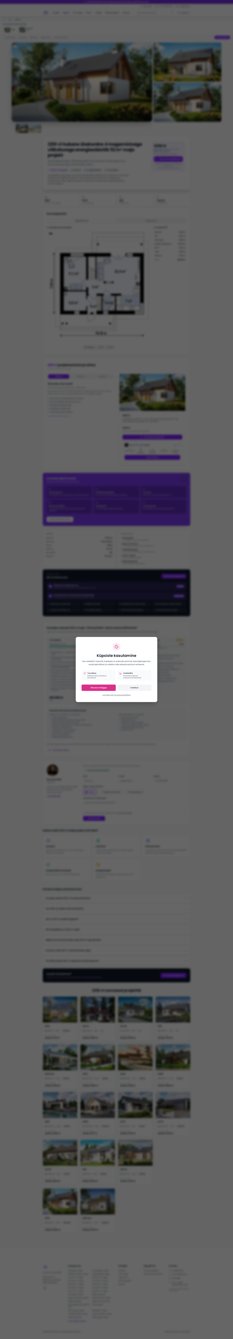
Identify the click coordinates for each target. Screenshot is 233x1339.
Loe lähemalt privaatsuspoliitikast (116, 695)
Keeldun (134, 687)
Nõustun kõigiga (99, 687)
